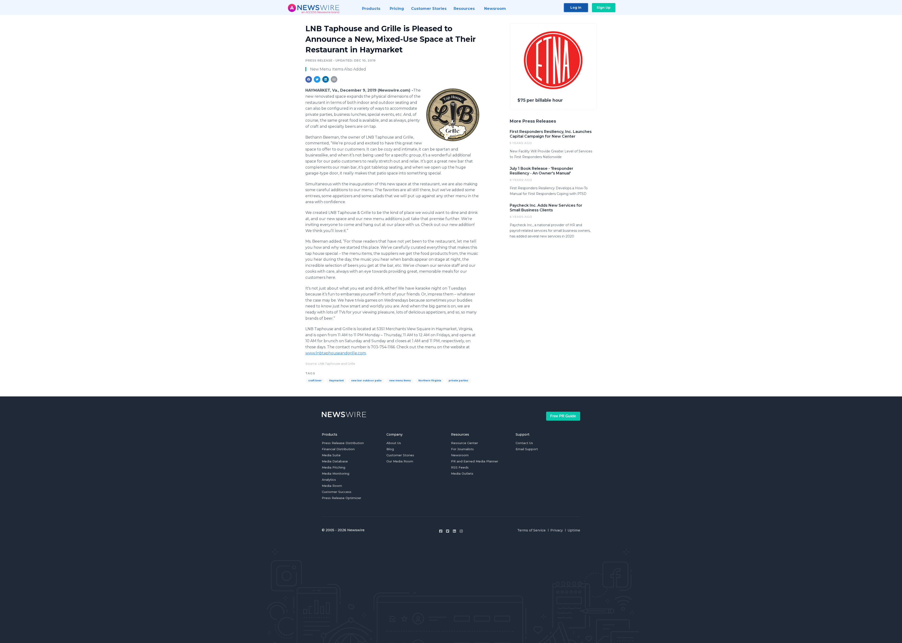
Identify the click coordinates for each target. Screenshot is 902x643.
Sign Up (603, 7)
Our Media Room (399, 461)
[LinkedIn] (454, 531)
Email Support (527, 449)
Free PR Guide (563, 416)
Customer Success (336, 492)
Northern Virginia (429, 380)
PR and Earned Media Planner (474, 461)
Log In (575, 7)
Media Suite (331, 455)
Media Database (335, 461)
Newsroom (460, 455)
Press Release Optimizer (341, 498)
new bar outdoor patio (366, 380)
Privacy (556, 530)
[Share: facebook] (308, 79)
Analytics (329, 479)
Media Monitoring (335, 473)
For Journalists (462, 449)
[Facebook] (440, 531)
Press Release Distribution (343, 443)
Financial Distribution (338, 449)
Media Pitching (333, 467)
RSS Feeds (460, 467)
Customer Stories (400, 455)
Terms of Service (531, 530)
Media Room (332, 486)
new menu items (400, 380)
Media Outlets (462, 473)
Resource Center (464, 443)
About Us (393, 443)
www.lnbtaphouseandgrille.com (335, 353)
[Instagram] (461, 531)
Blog (390, 449)
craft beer (315, 380)
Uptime (574, 530)
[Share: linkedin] (325, 79)
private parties (458, 380)
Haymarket (336, 380)
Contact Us (524, 443)
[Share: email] (334, 79)
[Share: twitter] (317, 79)
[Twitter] (447, 531)
